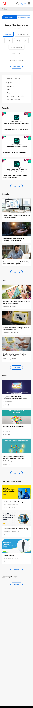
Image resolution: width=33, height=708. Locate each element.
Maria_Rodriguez (8, 531)
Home (5, 9)
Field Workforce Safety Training (13, 502)
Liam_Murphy (7, 504)
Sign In (23, 3)
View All (16, 569)
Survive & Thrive (9, 556)
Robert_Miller (7, 558)
